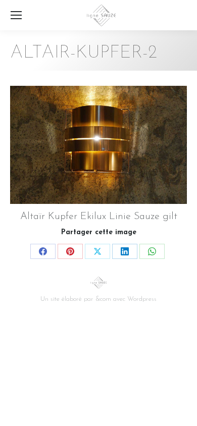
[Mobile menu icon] (16, 15)
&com (103, 299)
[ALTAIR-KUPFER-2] (98, 145)
